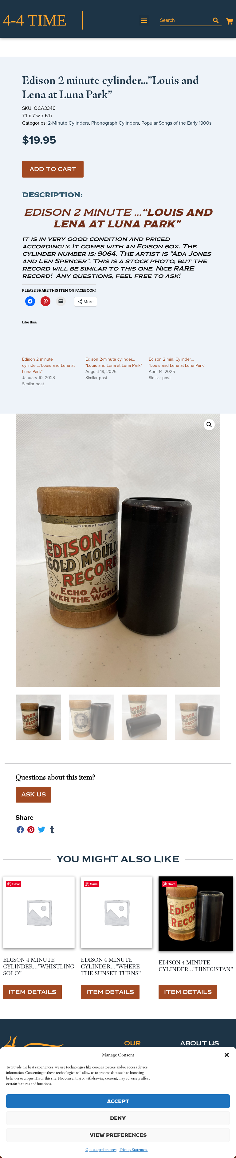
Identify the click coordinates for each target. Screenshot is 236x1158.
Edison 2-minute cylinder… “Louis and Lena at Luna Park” (113, 362)
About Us (199, 1043)
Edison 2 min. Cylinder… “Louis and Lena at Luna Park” (177, 362)
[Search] (216, 20)
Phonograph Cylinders (115, 122)
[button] (227, 1055)
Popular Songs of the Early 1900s (176, 122)
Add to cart (53, 169)
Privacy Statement (134, 1150)
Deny (118, 1118)
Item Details (32, 992)
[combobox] (185, 20)
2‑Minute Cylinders (68, 122)
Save (171, 884)
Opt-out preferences (100, 1150)
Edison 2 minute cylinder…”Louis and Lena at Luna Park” (48, 365)
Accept (118, 1101)
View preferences (118, 1135)
